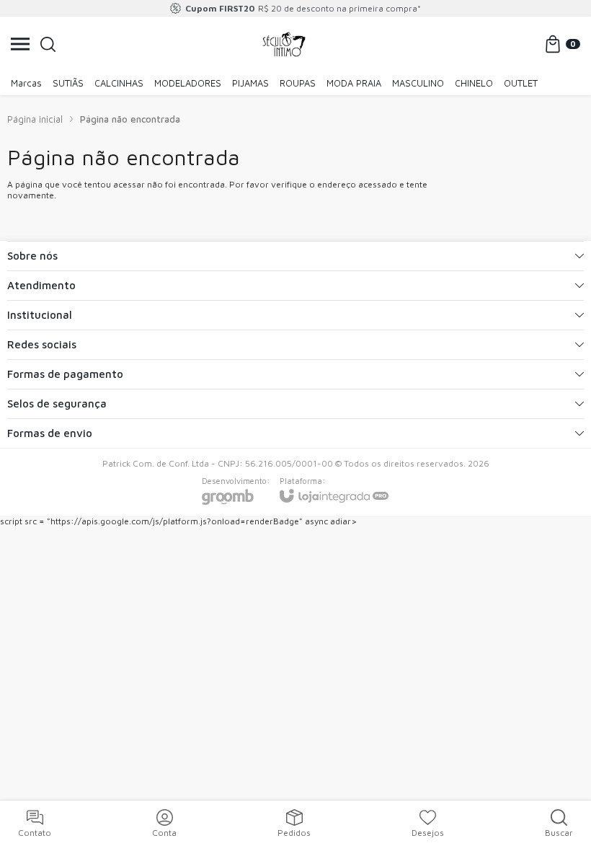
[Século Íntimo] (284, 44)
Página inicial (35, 119)
